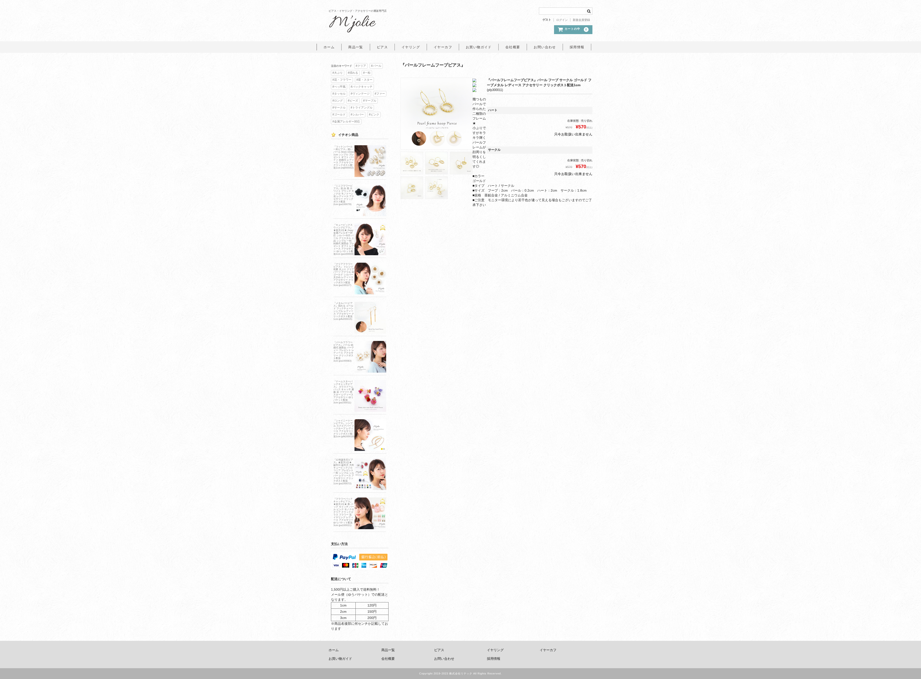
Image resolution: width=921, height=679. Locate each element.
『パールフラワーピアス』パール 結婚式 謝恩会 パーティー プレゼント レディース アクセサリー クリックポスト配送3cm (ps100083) (343, 351)
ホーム (329, 47)
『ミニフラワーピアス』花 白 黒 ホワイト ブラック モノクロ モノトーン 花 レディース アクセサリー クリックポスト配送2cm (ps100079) (343, 195)
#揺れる (353, 72)
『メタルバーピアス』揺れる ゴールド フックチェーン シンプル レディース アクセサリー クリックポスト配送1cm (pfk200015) (343, 311)
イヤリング (410, 47)
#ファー (380, 93)
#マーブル (369, 100)
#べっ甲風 (339, 86)
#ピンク (374, 114)
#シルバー (357, 114)
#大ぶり (337, 72)
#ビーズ (353, 100)
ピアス (382, 47)
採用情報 (577, 47)
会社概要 (512, 47)
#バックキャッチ (361, 86)
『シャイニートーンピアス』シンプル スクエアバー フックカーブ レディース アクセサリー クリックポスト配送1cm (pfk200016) (343, 428)
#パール (376, 65)
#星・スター (364, 79)
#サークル (339, 107)
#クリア (361, 65)
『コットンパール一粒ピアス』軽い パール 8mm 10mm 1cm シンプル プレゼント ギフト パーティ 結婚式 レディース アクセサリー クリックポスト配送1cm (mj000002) (343, 157)
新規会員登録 (581, 20)
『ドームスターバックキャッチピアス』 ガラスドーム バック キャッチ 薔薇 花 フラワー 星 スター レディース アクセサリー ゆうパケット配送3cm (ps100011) (343, 392)
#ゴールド (339, 114)
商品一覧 (355, 47)
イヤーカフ (443, 47)
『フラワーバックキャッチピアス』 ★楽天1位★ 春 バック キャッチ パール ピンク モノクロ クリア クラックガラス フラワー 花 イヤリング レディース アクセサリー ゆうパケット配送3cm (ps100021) (343, 512)
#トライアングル (361, 107)
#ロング (337, 100)
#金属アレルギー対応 (346, 121)
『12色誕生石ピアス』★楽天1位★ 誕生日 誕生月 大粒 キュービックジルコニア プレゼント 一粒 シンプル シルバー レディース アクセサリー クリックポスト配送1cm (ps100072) (343, 471)
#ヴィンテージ (360, 93)
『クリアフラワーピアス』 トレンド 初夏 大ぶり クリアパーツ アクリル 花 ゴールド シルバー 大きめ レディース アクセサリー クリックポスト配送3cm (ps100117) (343, 274)
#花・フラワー (341, 79)
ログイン (562, 20)
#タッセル (339, 93)
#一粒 (367, 72)
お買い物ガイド (479, 47)
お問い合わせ (545, 47)
